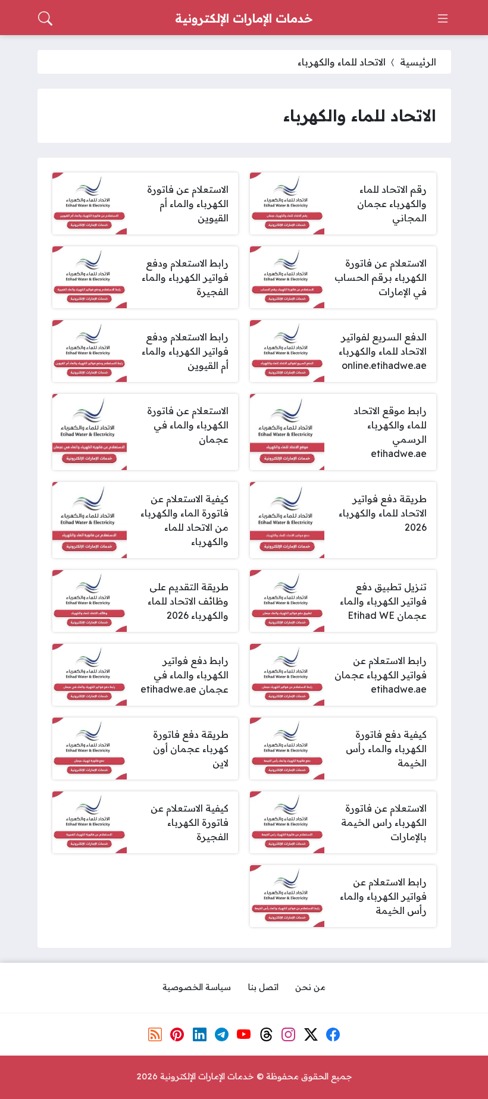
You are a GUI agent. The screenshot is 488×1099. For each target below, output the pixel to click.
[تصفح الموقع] (442, 18)
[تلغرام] (222, 1034)
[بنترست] (177, 1034)
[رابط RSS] (154, 1034)
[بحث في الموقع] (45, 18)
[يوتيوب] (244, 1034)
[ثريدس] (266, 1034)
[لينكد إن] (199, 1034)
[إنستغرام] (288, 1034)
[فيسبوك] (333, 1034)
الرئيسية (418, 62)
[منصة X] (310, 1034)
